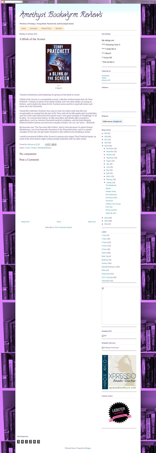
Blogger (88, 448)
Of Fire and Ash (111, 210)
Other (104, 270)
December (110, 148)
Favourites (33, 28)
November (110, 152)
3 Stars (104, 242)
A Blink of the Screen (113, 204)
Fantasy (34, 148)
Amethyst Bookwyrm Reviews (61, 15)
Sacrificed (109, 201)
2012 (106, 224)
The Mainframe (111, 185)
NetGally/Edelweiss (45, 148)
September (110, 158)
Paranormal (106, 274)
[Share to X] (51, 144)
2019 (106, 133)
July (108, 164)
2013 (106, 221)
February (109, 179)
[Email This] (46, 144)
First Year (109, 207)
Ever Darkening (111, 195)
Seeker (108, 188)
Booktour (105, 260)
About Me (59, 28)
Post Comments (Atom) (63, 227)
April (108, 173)
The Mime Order (111, 198)
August (109, 161)
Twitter (104, 78)
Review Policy (46, 28)
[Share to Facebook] (53, 144)
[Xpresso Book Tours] (119, 389)
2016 (106, 143)
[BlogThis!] (48, 144)
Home (24, 28)
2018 (106, 136)
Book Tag (105, 256)
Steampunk (106, 281)
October (109, 155)
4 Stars (27, 148)
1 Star (104, 235)
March (108, 176)
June (108, 167)
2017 (106, 140)
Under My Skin (111, 213)
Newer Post (25, 222)
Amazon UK (106, 80)
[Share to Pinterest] (55, 144)
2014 (106, 218)
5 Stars (104, 249)
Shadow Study (111, 191)
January (109, 182)
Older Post (92, 222)
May (108, 170)
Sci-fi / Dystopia (107, 277)
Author (104, 253)
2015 (106, 146)
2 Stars (104, 239)
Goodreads (105, 76)
